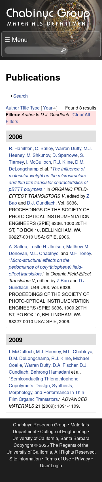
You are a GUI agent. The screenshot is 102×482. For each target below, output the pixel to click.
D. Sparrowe (65, 155)
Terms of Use (58, 458)
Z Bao (63, 280)
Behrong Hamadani (50, 372)
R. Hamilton (21, 148)
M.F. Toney (80, 253)
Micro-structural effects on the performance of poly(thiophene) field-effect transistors (45, 267)
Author (12, 107)
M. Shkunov (38, 155)
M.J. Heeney (48, 351)
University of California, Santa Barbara (51, 438)
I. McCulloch (38, 162)
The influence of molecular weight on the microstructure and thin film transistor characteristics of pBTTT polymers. (48, 178)
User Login (51, 465)
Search (20, 95)
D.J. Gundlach (41, 202)
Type (35, 107)
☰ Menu (16, 39)
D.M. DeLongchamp (29, 358)
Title (24, 107)
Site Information (25, 458)
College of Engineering (63, 431)
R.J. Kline (63, 162)
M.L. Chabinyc (43, 253)
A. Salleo (18, 246)
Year (47, 107)
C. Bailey (44, 148)
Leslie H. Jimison (46, 246)
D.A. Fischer (65, 365)
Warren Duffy (68, 148)
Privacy (82, 458)
